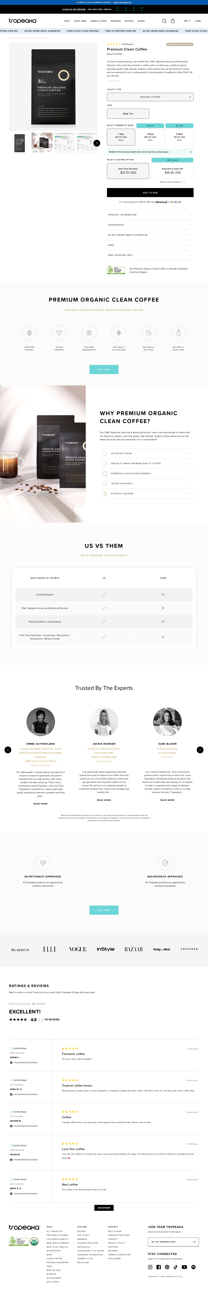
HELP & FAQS (115, 1231)
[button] (120, 44)
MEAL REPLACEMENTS (58, 1243)
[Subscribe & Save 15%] (172, 171)
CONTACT (113, 1239)
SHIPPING (113, 1247)
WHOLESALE (83, 1247)
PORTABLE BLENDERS (58, 1262)
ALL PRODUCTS (55, 1231)
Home (11, 38)
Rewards (116, 21)
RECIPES (81, 1231)
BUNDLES (51, 1274)
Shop (67, 21)
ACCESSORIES (54, 1278)
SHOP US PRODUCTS (122, 2)
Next (96, 143)
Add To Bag (150, 192)
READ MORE (113, 80)
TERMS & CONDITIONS (119, 1254)
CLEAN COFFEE (54, 1258)
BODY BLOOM (54, 1270)
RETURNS (113, 1250)
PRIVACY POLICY (117, 1243)
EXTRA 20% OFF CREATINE (74, 9)
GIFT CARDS (53, 1282)
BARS (49, 1254)
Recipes (129, 21)
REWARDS (82, 1239)
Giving (141, 21)
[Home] (28, 21)
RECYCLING (83, 1262)
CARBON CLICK (85, 1258)
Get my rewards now (163, 1241)
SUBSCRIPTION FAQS (119, 1235)
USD (186, 21)
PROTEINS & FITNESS (57, 1235)
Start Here (80, 21)
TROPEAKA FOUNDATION (90, 1254)
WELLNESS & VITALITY (22, 38)
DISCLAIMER (114, 1258)
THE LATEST (83, 1235)
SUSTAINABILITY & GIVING (90, 1250)
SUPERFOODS (54, 1250)
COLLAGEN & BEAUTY (58, 1239)
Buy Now (104, 369)
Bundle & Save (99, 21)
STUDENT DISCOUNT (87, 1243)
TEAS (49, 1266)
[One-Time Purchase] (128, 171)
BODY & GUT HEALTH (57, 1247)
